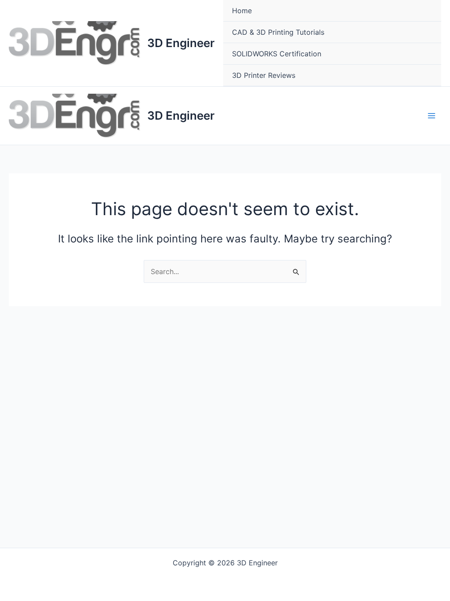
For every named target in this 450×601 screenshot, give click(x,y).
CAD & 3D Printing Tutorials (278, 32)
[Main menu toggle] (431, 115)
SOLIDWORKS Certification (276, 53)
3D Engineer (180, 43)
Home (242, 10)
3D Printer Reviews (263, 75)
